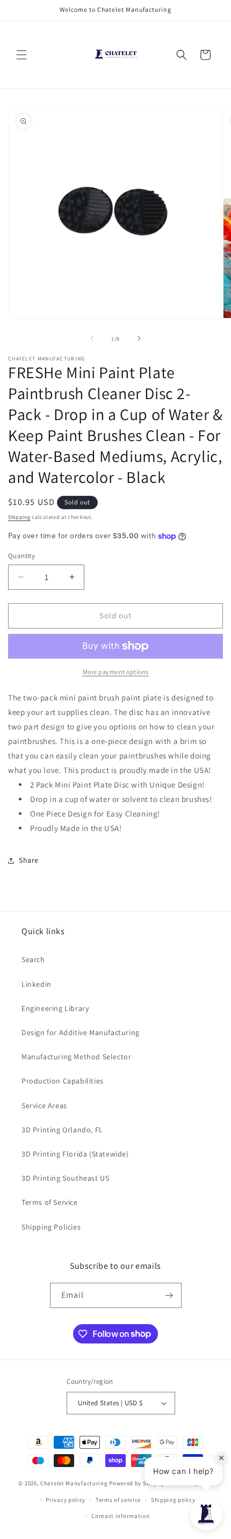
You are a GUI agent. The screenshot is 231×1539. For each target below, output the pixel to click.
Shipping (19, 517)
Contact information (120, 1516)
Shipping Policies (51, 1227)
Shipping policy (173, 1500)
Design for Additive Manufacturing (80, 1032)
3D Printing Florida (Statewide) (75, 1154)
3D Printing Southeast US (65, 1178)
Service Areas (44, 1105)
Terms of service (118, 1500)
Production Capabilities (62, 1081)
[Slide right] (139, 338)
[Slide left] (92, 338)
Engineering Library (55, 1008)
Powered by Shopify (136, 1483)
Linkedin (36, 984)
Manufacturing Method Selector (76, 1056)
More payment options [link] (116, 672)
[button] (21, 55)
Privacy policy (65, 1500)
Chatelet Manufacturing (73, 1483)
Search (33, 959)
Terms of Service (49, 1202)
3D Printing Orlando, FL (62, 1130)
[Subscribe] (169, 1295)
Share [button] (29, 860)
